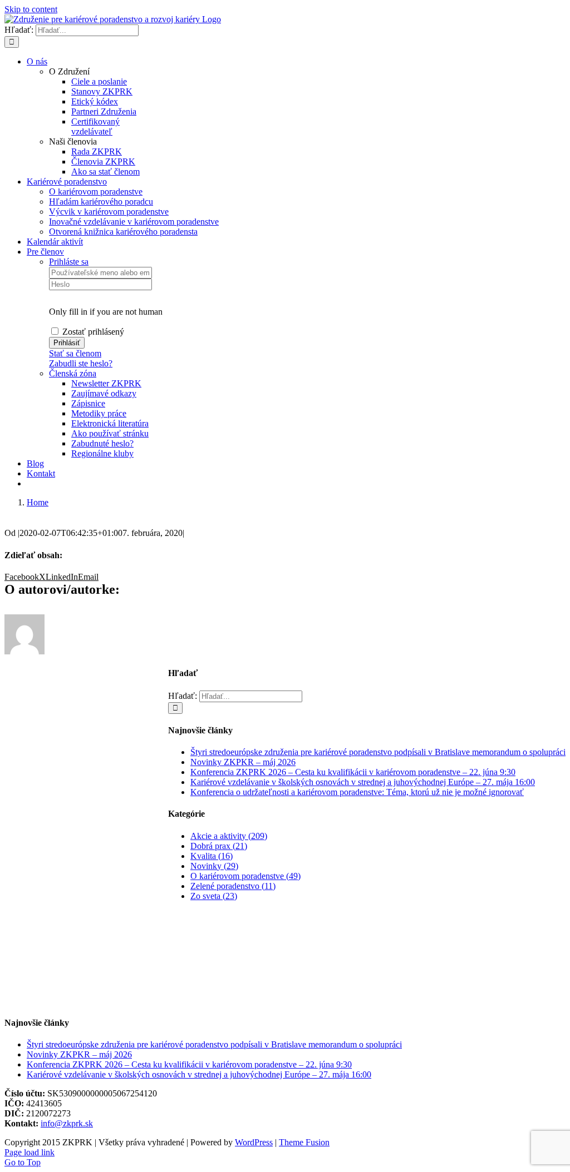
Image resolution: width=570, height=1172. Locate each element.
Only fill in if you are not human (106, 311)
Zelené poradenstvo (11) (233, 886)
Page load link (29, 1152)
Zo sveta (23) (213, 896)
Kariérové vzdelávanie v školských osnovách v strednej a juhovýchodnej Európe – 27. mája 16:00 (362, 782)
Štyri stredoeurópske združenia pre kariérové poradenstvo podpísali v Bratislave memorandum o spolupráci (378, 752)
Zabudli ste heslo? (80, 363)
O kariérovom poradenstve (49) (245, 876)
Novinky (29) (214, 866)
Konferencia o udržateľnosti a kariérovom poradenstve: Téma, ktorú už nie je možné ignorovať (357, 792)
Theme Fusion (304, 1142)
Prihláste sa (69, 261)
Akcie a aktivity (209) (228, 836)
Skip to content (30, 9)
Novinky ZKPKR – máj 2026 (243, 762)
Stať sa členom (75, 353)
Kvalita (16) (211, 856)
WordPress (254, 1142)
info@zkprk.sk (67, 1123)
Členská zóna (72, 373)
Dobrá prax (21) (218, 846)
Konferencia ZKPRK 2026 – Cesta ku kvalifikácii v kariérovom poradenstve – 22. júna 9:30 (352, 772)
